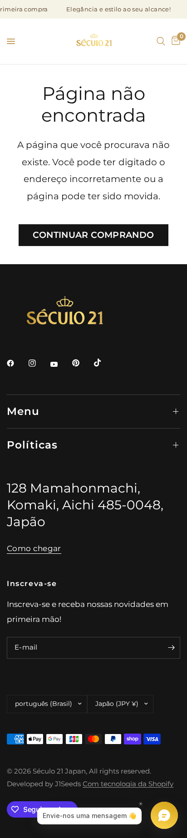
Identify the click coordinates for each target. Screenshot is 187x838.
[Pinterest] (82, 363)
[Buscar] (160, 41)
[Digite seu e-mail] (171, 648)
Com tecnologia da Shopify (128, 784)
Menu (23, 411)
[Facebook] (17, 363)
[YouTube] (60, 364)
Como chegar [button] (34, 548)
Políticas (32, 445)
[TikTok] (104, 363)
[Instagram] (39, 363)
